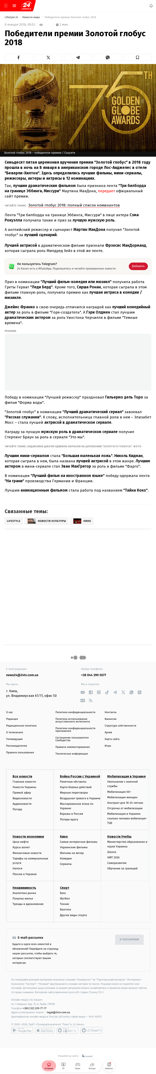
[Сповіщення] (151, 5)
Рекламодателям (16, 746)
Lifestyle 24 (12, 17)
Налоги (17, 868)
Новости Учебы (119, 836)
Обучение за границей (122, 868)
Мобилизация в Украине (126, 776)
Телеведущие (14, 739)
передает (107, 191)
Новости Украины (24, 787)
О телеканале (14, 732)
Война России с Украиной (80, 776)
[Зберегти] (137, 57)
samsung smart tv (91, 1030)
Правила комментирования (72, 747)
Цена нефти (21, 842)
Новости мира (31, 17)
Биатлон (65, 909)
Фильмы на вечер (72, 853)
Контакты (110, 712)
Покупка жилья (23, 898)
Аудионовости (22, 803)
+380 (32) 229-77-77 (35, 1008)
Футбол (65, 898)
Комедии (66, 858)
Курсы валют (21, 847)
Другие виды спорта (73, 915)
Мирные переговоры (74, 792)
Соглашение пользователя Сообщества (72, 739)
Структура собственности (120, 725)
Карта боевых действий (76, 787)
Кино (64, 836)
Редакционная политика (21, 725)
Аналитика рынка (24, 893)
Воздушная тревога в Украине (80, 798)
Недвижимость (24, 888)
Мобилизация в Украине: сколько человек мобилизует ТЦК (126, 818)
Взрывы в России (71, 814)
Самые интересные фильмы (78, 842)
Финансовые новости (27, 853)
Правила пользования (20, 752)
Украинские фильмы (74, 847)
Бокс (63, 893)
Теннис (64, 904)
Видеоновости (22, 798)
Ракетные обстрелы (73, 781)
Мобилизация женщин (122, 797)
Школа (111, 852)
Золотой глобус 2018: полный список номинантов (74, 205)
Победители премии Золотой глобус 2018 (70, 17)
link (82, 692)
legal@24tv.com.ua (58, 1012)
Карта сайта (112, 739)
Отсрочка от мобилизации (125, 808)
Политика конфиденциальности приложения (75, 729)
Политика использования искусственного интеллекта (72, 720)
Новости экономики (28, 836)
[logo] (26, 6)
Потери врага (69, 819)
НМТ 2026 (113, 857)
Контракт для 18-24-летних (125, 803)
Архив (108, 732)
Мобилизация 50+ (119, 791)
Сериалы (66, 864)
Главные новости (24, 781)
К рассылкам (129, 939)
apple (44, 1030)
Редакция (12, 719)
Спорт (64, 888)
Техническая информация (71, 754)
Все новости (22, 776)
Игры (108, 746)
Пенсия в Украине (25, 874)
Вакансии (110, 719)
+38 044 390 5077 (93, 675)
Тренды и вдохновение (28, 904)
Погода (17, 809)
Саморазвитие (117, 863)
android (22, 1030)
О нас (9, 712)
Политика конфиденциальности (75, 712)
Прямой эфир (22, 792)
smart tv (67, 1030)
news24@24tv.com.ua (22, 675)
